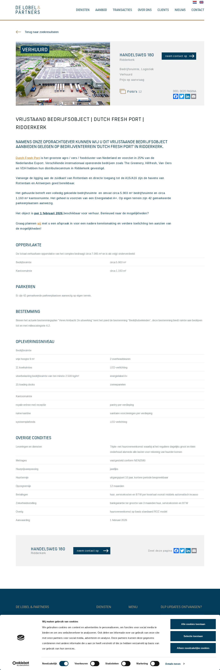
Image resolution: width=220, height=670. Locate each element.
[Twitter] (181, 97)
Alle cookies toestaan (193, 624)
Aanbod (101, 10)
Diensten (83, 10)
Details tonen (172, 663)
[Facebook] (175, 97)
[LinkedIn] (187, 97)
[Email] (193, 97)
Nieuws (180, 10)
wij (39, 223)
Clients (163, 10)
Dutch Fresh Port (28, 158)
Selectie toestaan (193, 636)
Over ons (145, 10)
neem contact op (176, 56)
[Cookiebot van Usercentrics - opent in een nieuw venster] (21, 663)
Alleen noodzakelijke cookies (193, 648)
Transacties (122, 10)
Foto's (134, 91)
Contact (197, 10)
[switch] (94, 663)
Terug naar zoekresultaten (42, 32)
